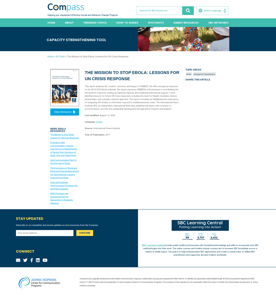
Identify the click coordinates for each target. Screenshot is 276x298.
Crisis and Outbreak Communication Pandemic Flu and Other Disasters (63, 185)
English (99, 122)
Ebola (188, 74)
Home (51, 22)
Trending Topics (95, 22)
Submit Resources (186, 22)
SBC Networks (218, 22)
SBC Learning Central (153, 245)
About (69, 22)
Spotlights (156, 22)
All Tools (60, 56)
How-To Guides (127, 22)
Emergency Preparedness (204, 74)
